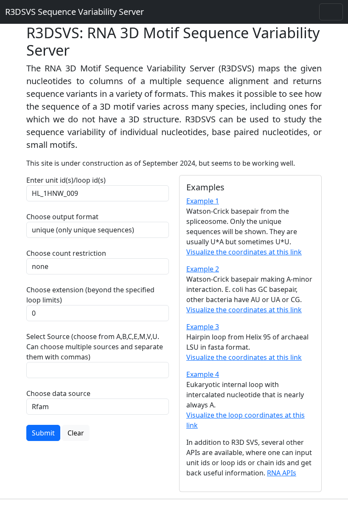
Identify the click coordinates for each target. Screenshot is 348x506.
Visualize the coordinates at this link (244, 252)
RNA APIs (281, 473)
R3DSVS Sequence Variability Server (74, 11)
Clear (75, 433)
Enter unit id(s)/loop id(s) (67, 180)
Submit (43, 433)
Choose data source (58, 393)
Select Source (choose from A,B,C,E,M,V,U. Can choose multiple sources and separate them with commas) (94, 347)
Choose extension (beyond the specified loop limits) (90, 295)
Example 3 (202, 326)
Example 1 (202, 201)
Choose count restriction (66, 253)
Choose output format (62, 216)
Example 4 (202, 374)
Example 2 (202, 269)
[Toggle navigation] (331, 11)
